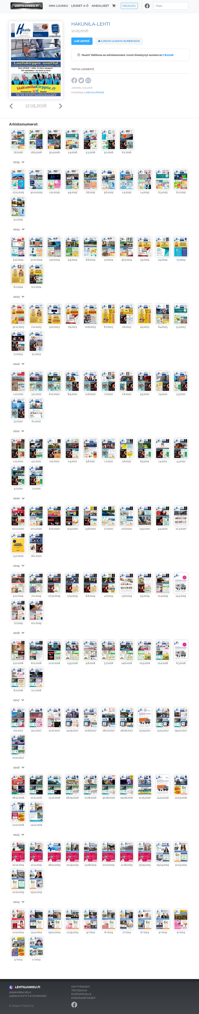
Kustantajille (81, 994)
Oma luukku (58, 6)
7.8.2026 (168, 55)
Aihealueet (100, 6)
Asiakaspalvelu (20, 992)
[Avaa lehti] (18, 140)
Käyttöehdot (80, 986)
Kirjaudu (129, 5)
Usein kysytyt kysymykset (28, 996)
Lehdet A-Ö (79, 6)
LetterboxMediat (94, 92)
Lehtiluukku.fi (27, 987)
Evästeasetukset (83, 998)
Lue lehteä (82, 41)
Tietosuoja (79, 990)
